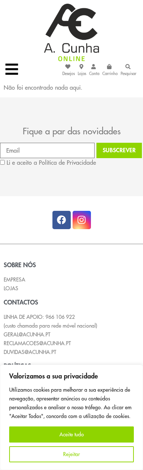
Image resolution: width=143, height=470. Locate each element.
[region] (71, 417)
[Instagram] (82, 220)
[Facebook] (61, 220)
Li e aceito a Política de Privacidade (51, 162)
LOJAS (11, 288)
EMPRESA (14, 279)
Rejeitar (71, 454)
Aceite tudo (71, 434)
